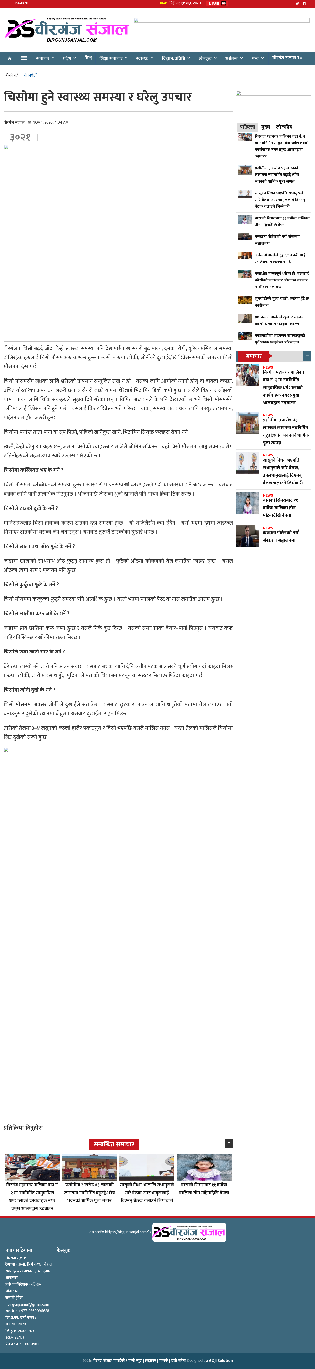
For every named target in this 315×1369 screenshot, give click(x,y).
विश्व (88, 58)
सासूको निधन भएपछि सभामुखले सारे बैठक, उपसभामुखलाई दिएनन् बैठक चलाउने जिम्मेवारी (147, 1193)
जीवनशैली (30, 75)
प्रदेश (67, 58)
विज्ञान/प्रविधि (173, 58)
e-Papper (21, 3)
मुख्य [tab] (265, 127)
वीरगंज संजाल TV (287, 58)
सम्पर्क (163, 1360)
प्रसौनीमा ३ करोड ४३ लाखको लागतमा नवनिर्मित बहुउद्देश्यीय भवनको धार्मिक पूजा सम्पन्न (89, 1193)
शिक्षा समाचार (111, 58)
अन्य (255, 58)
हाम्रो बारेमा (178, 1360)
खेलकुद (205, 58)
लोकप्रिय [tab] (284, 127)
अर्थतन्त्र (231, 58)
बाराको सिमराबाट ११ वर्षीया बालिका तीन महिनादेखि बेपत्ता (204, 1189)
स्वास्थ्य (142, 58)
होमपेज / (11, 75)
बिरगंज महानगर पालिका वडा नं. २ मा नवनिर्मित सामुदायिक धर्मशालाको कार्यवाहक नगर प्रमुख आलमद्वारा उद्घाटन (32, 1197)
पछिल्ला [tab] (247, 127)
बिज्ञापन (150, 1360)
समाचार (42, 58)
